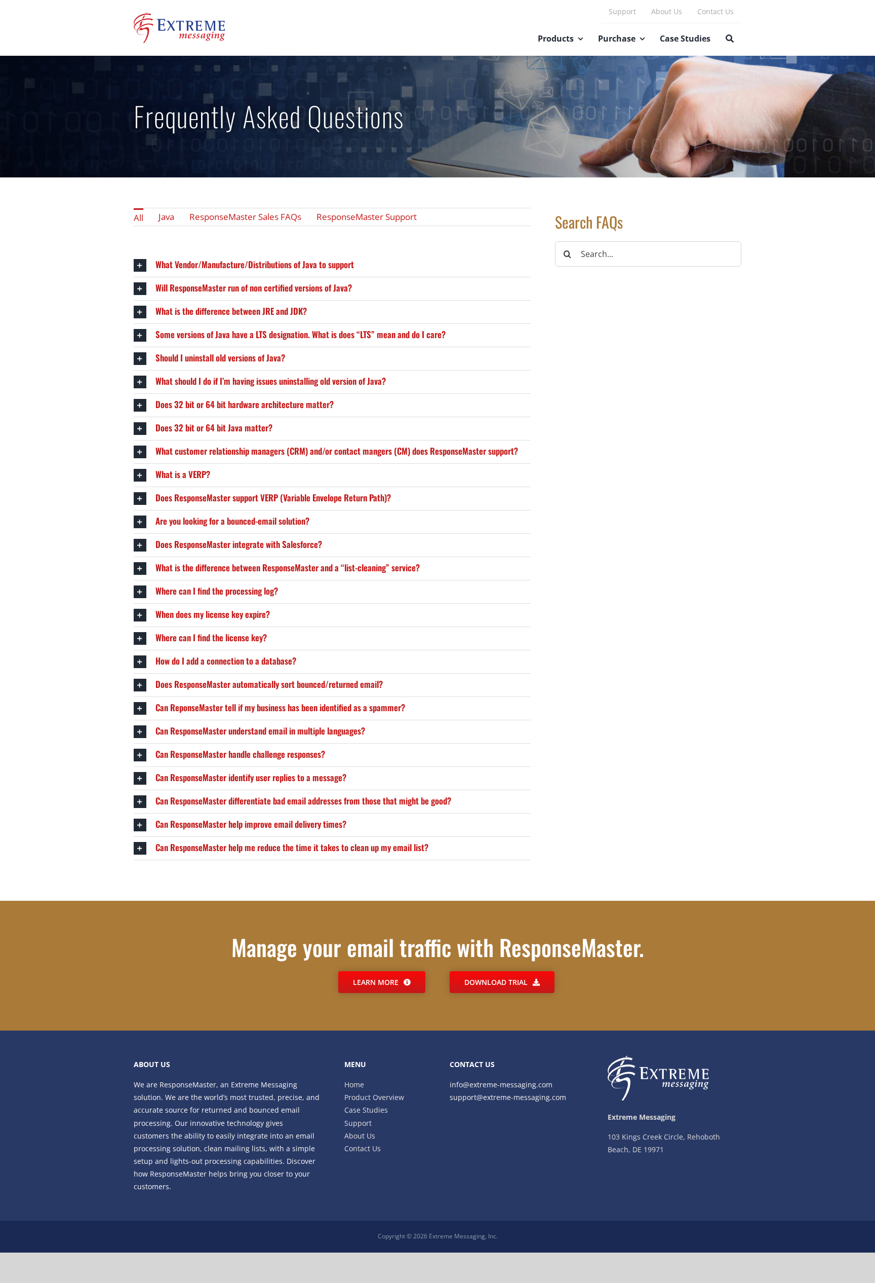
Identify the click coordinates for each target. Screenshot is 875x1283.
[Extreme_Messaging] (179, 16)
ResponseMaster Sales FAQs (245, 217)
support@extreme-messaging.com (508, 1097)
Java (166, 217)
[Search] (729, 39)
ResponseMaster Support (366, 217)
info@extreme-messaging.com (501, 1084)
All (138, 218)
